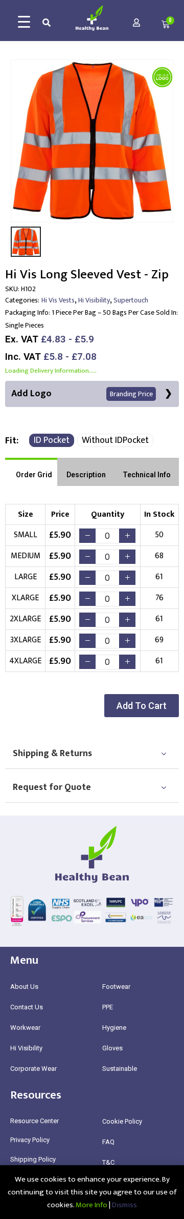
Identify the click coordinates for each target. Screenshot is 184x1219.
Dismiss (124, 1204)
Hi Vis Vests (58, 300)
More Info (91, 1204)
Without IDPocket (115, 440)
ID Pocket (52, 440)
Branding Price (131, 394)
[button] (141, 705)
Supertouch (130, 300)
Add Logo (82, 393)
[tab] (31, 472)
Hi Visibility (94, 300)
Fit (10, 441)
